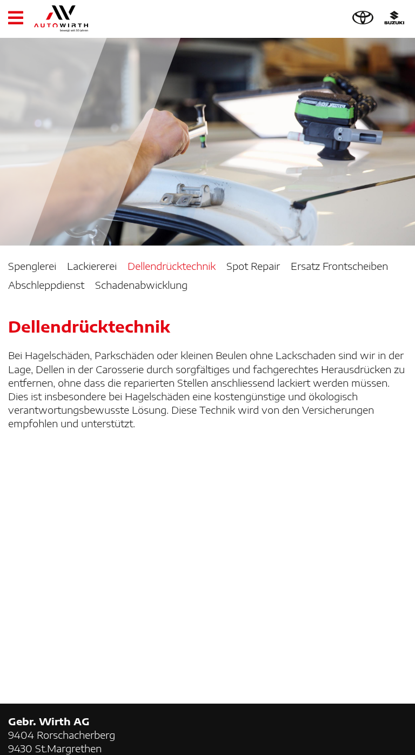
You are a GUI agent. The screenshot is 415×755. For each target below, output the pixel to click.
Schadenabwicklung (141, 285)
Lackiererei (92, 266)
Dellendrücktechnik (172, 266)
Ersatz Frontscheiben (339, 266)
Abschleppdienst (46, 285)
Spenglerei (32, 266)
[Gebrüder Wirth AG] (61, 18)
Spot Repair (253, 266)
